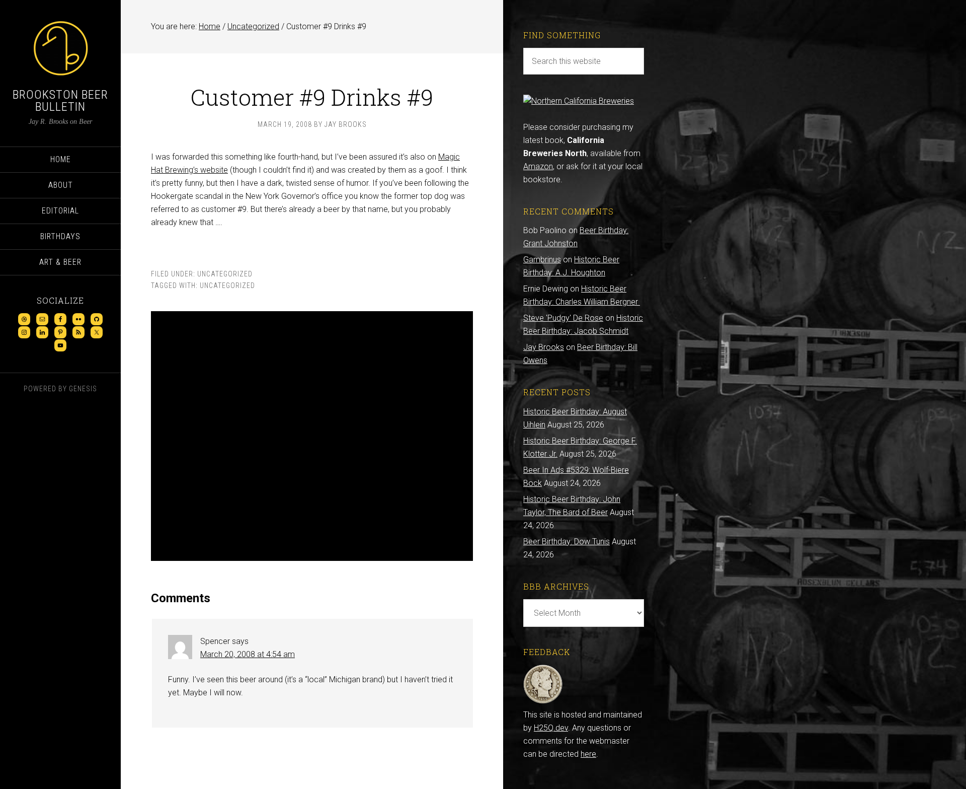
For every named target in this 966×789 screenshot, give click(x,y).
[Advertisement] (312, 436)
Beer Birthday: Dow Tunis (566, 541)
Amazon (538, 166)
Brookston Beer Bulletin (60, 101)
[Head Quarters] (543, 701)
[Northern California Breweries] (578, 101)
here (588, 754)
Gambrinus (542, 259)
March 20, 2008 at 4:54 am (247, 654)
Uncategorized (225, 274)
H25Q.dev (551, 728)
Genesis (83, 389)
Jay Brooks (543, 347)
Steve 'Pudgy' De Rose (563, 318)
